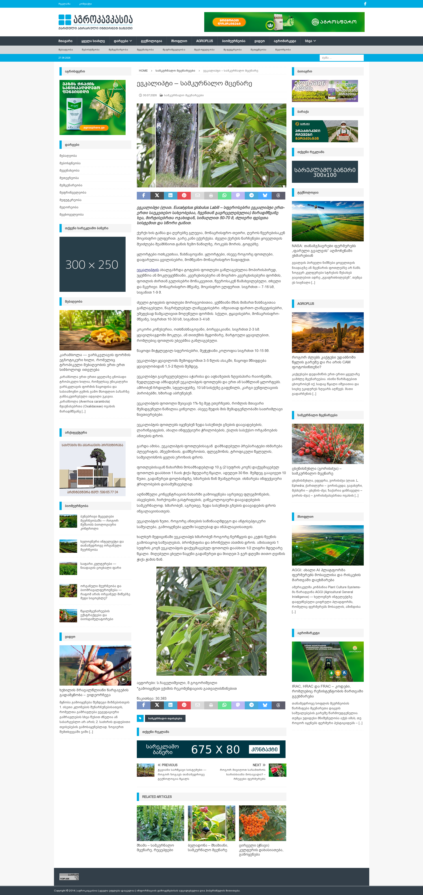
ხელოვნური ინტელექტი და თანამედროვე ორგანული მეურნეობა (102, 545)
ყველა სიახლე (93, 41)
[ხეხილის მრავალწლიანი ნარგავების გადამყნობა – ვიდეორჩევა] (95, 665)
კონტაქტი (85, 3)
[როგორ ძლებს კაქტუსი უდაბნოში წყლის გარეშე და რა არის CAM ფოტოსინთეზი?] (328, 332)
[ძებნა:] (342, 57)
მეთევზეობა (258, 49)
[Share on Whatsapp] (224, 196)
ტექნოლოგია (151, 41)
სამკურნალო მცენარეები (184, 95)
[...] (83, 411)
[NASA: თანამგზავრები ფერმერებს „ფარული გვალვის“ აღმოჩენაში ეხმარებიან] (328, 221)
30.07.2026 (150, 95)
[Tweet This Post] (157, 196)
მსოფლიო (179, 41)
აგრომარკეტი (285, 41)
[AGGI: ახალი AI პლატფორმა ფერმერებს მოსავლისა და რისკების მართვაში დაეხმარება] (328, 545)
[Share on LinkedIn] (170, 196)
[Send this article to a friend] (197, 196)
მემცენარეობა (118, 49)
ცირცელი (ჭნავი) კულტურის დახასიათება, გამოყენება (261, 849)
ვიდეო (259, 41)
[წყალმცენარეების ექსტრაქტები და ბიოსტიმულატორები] (68, 615)
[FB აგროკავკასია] (365, 4)
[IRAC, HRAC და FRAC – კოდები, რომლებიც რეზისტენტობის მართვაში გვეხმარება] (328, 662)
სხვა (308, 41)
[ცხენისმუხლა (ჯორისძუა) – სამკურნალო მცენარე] (328, 444)
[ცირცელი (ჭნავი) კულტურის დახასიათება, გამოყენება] (262, 823)
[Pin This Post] (184, 196)
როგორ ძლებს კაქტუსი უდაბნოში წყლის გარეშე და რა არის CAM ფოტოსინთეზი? (324, 362)
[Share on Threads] (278, 196)
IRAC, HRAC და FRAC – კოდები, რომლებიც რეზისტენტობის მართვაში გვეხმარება (327, 691)
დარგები (121, 41)
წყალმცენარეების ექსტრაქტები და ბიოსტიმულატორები (96, 615)
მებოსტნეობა (91, 49)
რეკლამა (64, 3)
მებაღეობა (65, 49)
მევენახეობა (145, 49)
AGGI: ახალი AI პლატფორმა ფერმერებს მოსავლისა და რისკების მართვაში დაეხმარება (326, 575)
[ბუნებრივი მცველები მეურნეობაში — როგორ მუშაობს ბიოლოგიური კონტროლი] (68, 521)
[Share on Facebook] (143, 196)
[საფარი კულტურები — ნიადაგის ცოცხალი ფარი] (68, 568)
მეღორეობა (283, 49)
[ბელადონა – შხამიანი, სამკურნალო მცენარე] (211, 823)
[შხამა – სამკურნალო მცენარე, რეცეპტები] (160, 823)
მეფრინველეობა (174, 49)
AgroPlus (204, 41)
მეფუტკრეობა (232, 49)
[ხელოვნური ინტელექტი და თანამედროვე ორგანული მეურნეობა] (68, 546)
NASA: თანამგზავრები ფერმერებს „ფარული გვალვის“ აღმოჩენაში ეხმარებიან (324, 251)
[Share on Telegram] (251, 196)
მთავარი (65, 41)
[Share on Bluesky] (265, 196)
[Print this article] (211, 196)
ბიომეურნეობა (233, 41)
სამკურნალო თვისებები (165, 718)
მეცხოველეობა (204, 49)
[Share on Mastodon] (238, 196)
